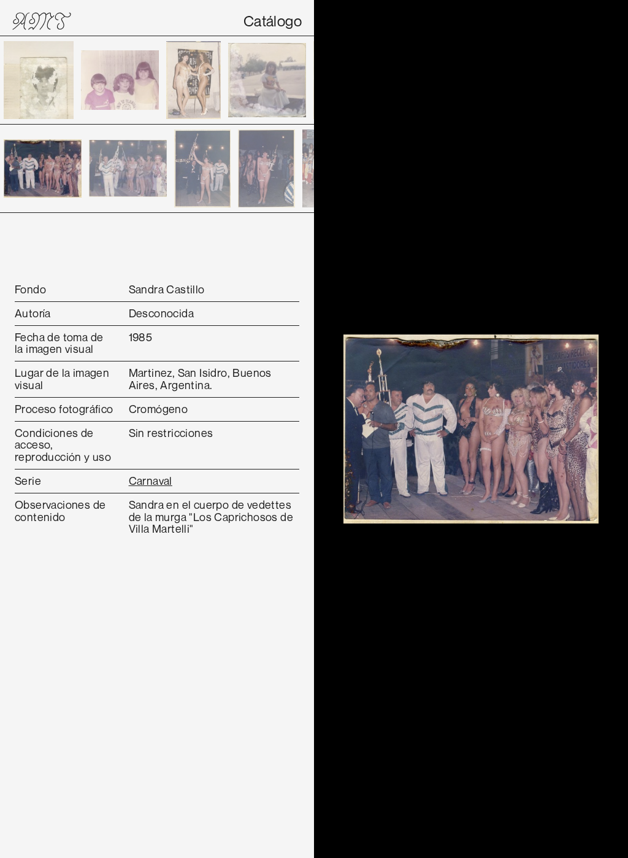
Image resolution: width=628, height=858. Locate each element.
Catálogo (272, 20)
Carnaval (150, 480)
